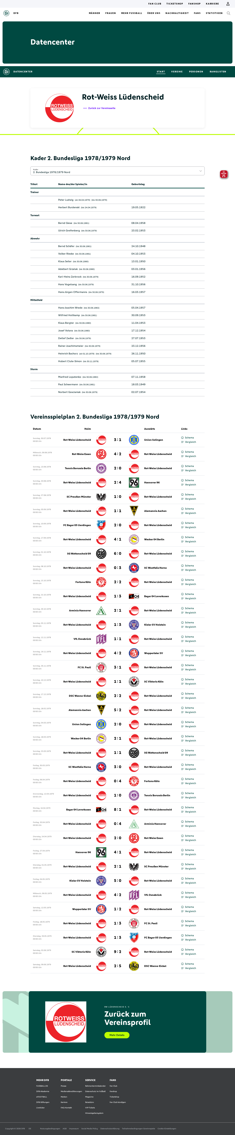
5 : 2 (117, 710)
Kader (35, 169)
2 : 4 (117, 482)
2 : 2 (117, 582)
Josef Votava (65, 330)
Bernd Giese (65, 223)
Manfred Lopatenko (69, 377)
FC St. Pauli (84, 667)
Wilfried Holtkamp (69, 315)
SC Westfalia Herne (155, 568)
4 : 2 (117, 454)
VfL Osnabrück (82, 639)
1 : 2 (117, 909)
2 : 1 (117, 610)
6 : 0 (117, 554)
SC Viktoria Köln (154, 681)
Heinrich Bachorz (68, 353)
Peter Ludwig (66, 200)
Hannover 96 (152, 482)
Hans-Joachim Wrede (70, 307)
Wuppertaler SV (153, 653)
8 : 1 (117, 810)
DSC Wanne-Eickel (80, 696)
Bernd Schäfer (66, 246)
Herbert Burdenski (69, 207)
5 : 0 (117, 881)
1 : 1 (117, 511)
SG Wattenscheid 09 (79, 553)
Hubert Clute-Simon (70, 361)
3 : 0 (117, 767)
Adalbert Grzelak (68, 269)
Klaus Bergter (66, 323)
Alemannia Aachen (155, 511)
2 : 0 (117, 468)
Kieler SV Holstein (155, 625)
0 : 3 (117, 568)
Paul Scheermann (68, 384)
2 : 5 (117, 966)
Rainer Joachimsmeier (70, 346)
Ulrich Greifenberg (69, 230)
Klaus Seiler (65, 261)
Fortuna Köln (83, 582)
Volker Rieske (66, 253)
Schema (189, 437)
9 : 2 (117, 952)
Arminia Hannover (80, 610)
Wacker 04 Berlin (154, 539)
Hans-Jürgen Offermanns (72, 292)
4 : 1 (117, 539)
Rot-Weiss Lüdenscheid (77, 440)
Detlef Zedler (66, 338)
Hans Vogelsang (67, 284)
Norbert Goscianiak (69, 392)
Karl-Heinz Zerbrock (70, 276)
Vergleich (190, 442)
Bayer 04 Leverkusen (156, 596)
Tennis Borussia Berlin (78, 468)
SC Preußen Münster (79, 497)
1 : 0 (117, 497)
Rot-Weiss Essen (81, 454)
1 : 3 (117, 596)
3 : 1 (117, 440)
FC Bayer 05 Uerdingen (77, 525)
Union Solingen (153, 440)
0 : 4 (117, 781)
